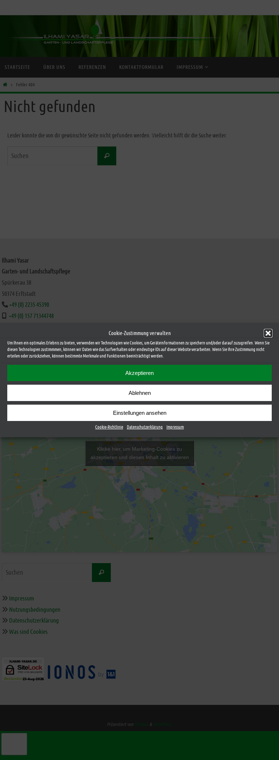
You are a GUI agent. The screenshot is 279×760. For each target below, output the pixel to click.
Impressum (175, 427)
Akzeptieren (139, 372)
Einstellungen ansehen (139, 412)
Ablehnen (140, 392)
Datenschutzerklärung (145, 427)
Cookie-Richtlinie (109, 427)
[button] (268, 332)
